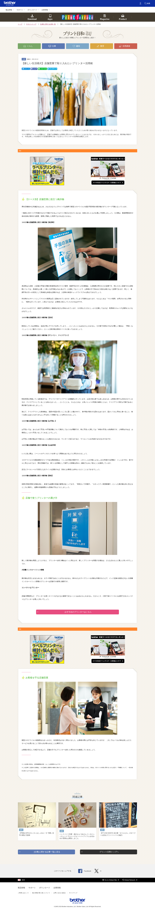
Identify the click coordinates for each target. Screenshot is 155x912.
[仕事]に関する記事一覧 (48, 24)
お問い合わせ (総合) (59, 893)
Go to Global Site (111, 880)
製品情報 (9, 10)
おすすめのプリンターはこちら (78, 612)
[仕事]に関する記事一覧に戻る (47, 852)
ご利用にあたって (23, 893)
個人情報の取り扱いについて (41, 893)
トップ (20, 24)
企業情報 (45, 10)
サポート (20, 10)
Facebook (87, 871)
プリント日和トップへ (109, 852)
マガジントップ (31, 24)
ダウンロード (32, 10)
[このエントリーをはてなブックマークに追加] (52, 69)
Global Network (130, 880)
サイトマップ (73, 893)
